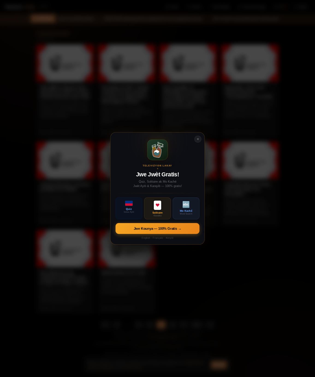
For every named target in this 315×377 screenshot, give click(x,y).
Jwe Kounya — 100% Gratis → (157, 229)
